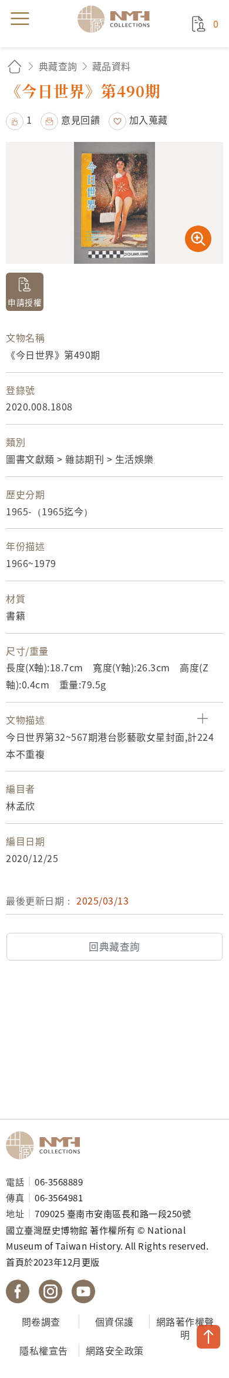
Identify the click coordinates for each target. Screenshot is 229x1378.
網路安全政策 (115, 1350)
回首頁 (14, 66)
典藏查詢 (58, 66)
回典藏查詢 (114, 946)
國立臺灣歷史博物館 (47, 1145)
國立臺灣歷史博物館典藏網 (117, 19)
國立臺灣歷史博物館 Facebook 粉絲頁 (17, 1291)
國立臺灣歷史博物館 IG (50, 1291)
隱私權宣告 (43, 1350)
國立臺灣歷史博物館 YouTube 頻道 (83, 1291)
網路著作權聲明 (185, 1328)
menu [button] (20, 19)
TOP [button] (208, 1337)
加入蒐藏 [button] (148, 119)
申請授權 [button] (25, 302)
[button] (19, 119)
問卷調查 (41, 1321)
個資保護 (114, 1321)
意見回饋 (80, 119)
